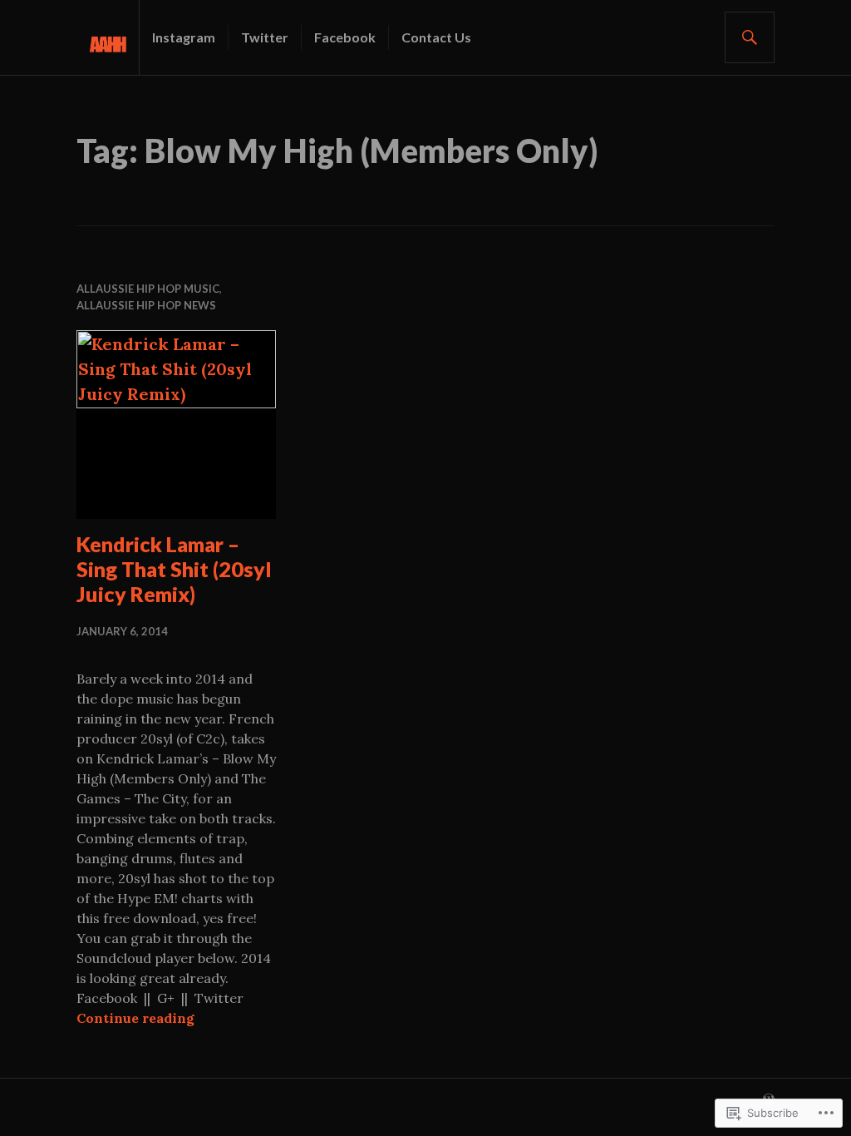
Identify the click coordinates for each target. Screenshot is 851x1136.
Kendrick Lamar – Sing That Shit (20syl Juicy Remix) (174, 568)
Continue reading (135, 1018)
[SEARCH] (750, 37)
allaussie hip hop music (147, 288)
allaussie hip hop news (146, 305)
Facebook (345, 37)
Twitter (264, 37)
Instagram (183, 37)
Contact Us (436, 37)
